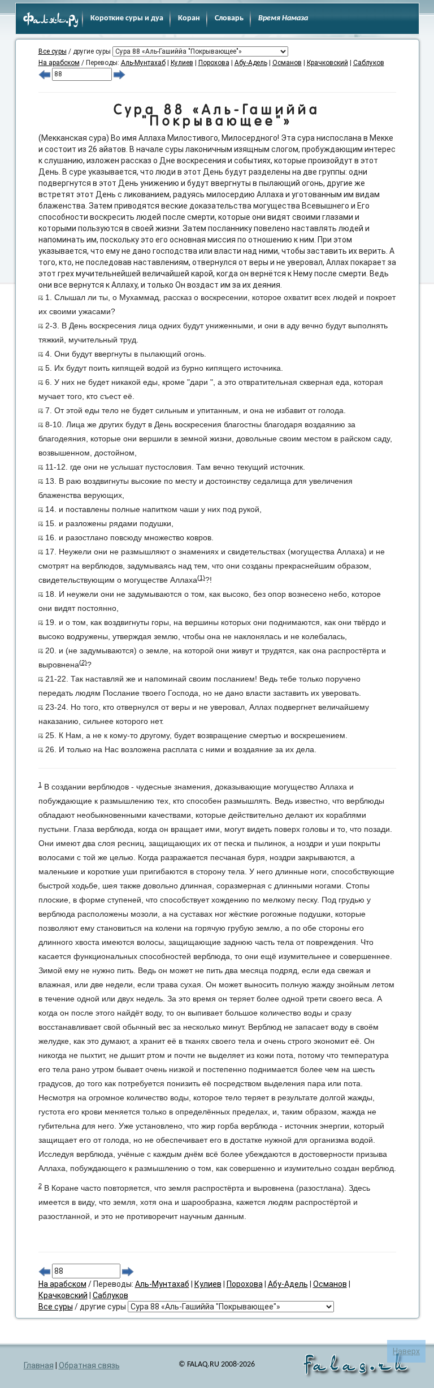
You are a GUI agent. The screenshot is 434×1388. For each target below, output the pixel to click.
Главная (39, 1365)
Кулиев (182, 63)
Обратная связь (89, 1365)
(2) (83, 662)
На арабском (59, 63)
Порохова (213, 63)
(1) (201, 577)
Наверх (406, 1351)
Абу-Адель (251, 63)
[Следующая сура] (119, 74)
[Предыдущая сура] (44, 74)
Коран (189, 18)
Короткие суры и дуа (126, 18)
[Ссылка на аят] (40, 297)
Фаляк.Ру (51, 20)
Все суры (52, 51)
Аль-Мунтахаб (143, 63)
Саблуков (368, 63)
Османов (287, 63)
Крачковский (327, 63)
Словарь (229, 18)
